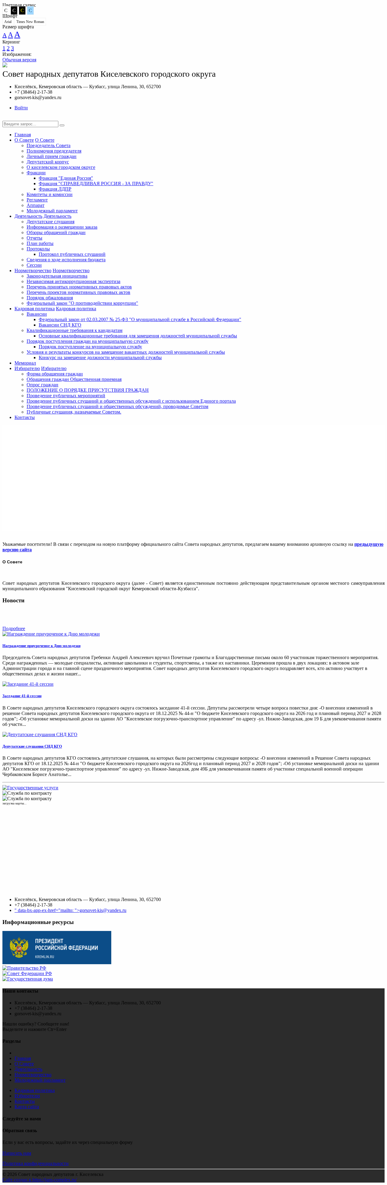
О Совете (24, 140)
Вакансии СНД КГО (60, 324)
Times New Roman (30, 22)
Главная (23, 134)
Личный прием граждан (51, 156)
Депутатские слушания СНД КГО (32, 746)
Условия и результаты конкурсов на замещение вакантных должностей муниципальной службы (126, 352)
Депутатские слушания (50, 221)
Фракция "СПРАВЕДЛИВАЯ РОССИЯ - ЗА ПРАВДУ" (96, 183)
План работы (40, 243)
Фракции (36, 172)
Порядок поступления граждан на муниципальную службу (87, 341)
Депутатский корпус (48, 161)
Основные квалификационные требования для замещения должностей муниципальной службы (138, 335)
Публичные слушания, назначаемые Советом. (74, 411)
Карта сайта (27, 1106)
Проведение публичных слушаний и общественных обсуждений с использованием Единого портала (131, 401)
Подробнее (13, 628)
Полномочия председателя (54, 150)
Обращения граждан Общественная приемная (74, 379)
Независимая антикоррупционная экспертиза (73, 281)
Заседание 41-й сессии (21, 696)
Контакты (25, 417)
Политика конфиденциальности (35, 1163)
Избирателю (27, 368)
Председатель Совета (48, 145)
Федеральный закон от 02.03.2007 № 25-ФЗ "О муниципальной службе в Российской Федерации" (140, 319)
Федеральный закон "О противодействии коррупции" (82, 303)
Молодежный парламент (52, 210)
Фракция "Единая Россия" (66, 178)
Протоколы (38, 248)
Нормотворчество (33, 270)
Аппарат (35, 205)
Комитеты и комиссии (50, 194)
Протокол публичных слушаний (72, 254)
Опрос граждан (42, 384)
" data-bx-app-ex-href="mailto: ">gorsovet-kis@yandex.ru (70, 910)
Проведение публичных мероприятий (66, 395)
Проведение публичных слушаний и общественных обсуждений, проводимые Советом (117, 406)
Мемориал (25, 362)
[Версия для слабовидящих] (6, 118)
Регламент (37, 199)
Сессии (34, 265)
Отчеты (34, 237)
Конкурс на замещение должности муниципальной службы (100, 357)
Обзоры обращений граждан (56, 232)
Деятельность (28, 216)
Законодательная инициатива (57, 276)
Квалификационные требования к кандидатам (74, 330)
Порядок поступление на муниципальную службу (90, 346)
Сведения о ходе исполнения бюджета (66, 259)
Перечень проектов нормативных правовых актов (78, 292)
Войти (21, 107)
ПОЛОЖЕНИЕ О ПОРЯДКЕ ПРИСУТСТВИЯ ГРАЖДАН (88, 390)
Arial (7, 22)
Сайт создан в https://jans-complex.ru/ (39, 1179)
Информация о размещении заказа (62, 227)
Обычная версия (19, 59)
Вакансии (37, 314)
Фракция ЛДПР (55, 189)
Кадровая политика (35, 308)
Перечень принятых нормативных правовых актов (79, 286)
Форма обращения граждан (55, 373)
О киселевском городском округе (61, 167)
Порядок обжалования (50, 297)
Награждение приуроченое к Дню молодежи (41, 645)
